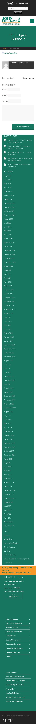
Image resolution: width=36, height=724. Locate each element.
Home (5, 48)
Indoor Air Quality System (15, 685)
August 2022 (8, 361)
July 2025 (7, 223)
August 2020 (8, 412)
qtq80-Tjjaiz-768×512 (14, 48)
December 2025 (9, 203)
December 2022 (9, 345)
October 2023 (9, 305)
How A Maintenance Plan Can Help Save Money (19, 166)
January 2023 (8, 341)
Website (5, 101)
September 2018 (10, 498)
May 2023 (7, 325)
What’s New (8, 539)
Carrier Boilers (11, 636)
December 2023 (9, 298)
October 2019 (9, 451)
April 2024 (8, 282)
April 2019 (8, 475)
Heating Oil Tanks (12, 627)
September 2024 (10, 262)
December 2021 (9, 376)
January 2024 (8, 294)
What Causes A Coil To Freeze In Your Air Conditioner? (19, 147)
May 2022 (7, 372)
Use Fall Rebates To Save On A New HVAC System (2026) (20, 141)
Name (4, 89)
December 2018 (9, 490)
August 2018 (8, 502)
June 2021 (7, 384)
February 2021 (9, 388)
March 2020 (8, 431)
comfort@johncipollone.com (14, 591)
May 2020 (7, 424)
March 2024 (8, 286)
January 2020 (8, 439)
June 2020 (7, 420)
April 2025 (8, 235)
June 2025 (7, 227)
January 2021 (8, 392)
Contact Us (8, 563)
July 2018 (7, 506)
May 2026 (7, 184)
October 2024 (9, 258)
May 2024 (7, 278)
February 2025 (9, 243)
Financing (18, 12)
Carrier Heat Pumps (13, 652)
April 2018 (8, 518)
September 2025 (10, 215)
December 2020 (9, 396)
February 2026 (9, 195)
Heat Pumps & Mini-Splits (15, 676)
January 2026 (8, 199)
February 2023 (9, 337)
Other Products (9, 547)
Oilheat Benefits (12, 619)
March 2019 (8, 479)
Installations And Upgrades (15, 697)
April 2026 (8, 188)
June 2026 (7, 180)
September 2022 (10, 357)
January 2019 (8, 486)
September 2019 (10, 455)
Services (7, 551)
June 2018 (7, 510)
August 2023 (8, 313)
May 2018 (7, 514)
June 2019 (7, 467)
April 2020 (8, 427)
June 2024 (7, 274)
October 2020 (9, 404)
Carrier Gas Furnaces (13, 644)
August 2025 (8, 219)
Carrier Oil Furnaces (13, 640)
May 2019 (7, 471)
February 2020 (9, 435)
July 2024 (7, 270)
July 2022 (7, 364)
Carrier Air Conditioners (14, 648)
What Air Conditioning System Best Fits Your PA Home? (20, 159)
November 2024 (9, 254)
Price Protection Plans (14, 623)
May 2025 (7, 231)
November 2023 (9, 302)
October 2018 (9, 494)
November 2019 (9, 447)
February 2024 (9, 290)
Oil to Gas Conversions (14, 632)
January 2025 (8, 247)
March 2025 (8, 239)
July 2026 (7, 176)
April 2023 (8, 329)
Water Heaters (11, 672)
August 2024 (8, 266)
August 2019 (8, 459)
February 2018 (9, 526)
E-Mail (5, 95)
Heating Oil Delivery (13, 693)
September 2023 (10, 309)
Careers (9, 656)
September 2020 (10, 408)
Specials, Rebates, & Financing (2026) (16, 559)
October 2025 (9, 211)
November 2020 (9, 400)
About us (7, 535)
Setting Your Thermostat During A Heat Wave (19, 153)
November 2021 (9, 380)
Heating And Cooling (11, 543)
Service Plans (10, 689)
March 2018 (8, 522)
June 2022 (7, 368)
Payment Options (10, 555)
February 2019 (9, 482)
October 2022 (9, 353)
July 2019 (7, 463)
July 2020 (7, 416)
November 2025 (9, 207)
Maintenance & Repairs (14, 701)
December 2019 (9, 443)
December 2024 (9, 250)
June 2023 (7, 321)
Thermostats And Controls (15, 681)
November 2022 (9, 349)
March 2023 (8, 333)
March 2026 (8, 191)
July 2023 (7, 317)
